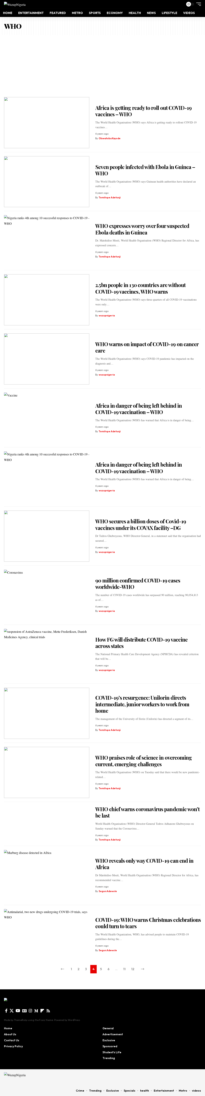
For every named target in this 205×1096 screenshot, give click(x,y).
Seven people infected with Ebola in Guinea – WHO (145, 170)
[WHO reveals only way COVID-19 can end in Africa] (46, 875)
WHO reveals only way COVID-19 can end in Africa (144, 864)
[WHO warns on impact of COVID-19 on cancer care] (46, 359)
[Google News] (24, 1010)
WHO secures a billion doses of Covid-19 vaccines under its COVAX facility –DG (140, 524)
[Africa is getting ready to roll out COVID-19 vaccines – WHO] (46, 122)
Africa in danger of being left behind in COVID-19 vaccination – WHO (138, 409)
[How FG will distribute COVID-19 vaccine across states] (46, 654)
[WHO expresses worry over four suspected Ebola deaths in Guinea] (46, 240)
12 (132, 969)
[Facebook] (6, 1010)
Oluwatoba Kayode (110, 138)
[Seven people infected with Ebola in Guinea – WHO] (46, 181)
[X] (12, 1010)
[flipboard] (42, 1010)
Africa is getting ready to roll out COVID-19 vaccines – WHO (143, 111)
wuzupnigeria (107, 315)
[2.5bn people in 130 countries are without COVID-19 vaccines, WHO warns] (46, 299)
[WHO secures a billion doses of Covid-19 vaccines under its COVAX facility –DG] (46, 536)
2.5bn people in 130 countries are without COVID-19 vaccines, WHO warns (140, 288)
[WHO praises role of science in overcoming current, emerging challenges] (46, 772)
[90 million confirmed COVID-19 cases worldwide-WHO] (46, 595)
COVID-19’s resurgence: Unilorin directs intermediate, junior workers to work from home (142, 704)
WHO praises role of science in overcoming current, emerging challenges (143, 761)
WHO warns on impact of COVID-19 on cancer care (147, 347)
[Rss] (48, 1010)
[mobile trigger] (197, 4)
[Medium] (36, 1010)
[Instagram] (30, 1010)
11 (124, 969)
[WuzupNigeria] (15, 4)
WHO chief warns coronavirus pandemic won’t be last (147, 812)
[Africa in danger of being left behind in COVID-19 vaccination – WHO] (46, 418)
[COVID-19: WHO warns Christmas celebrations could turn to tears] (46, 934)
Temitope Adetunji (110, 197)
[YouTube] (18, 1010)
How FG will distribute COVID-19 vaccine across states (141, 643)
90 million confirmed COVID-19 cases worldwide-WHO (137, 583)
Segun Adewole (108, 891)
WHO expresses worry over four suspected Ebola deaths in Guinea (142, 229)
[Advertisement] (102, 65)
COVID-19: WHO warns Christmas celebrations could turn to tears (148, 923)
